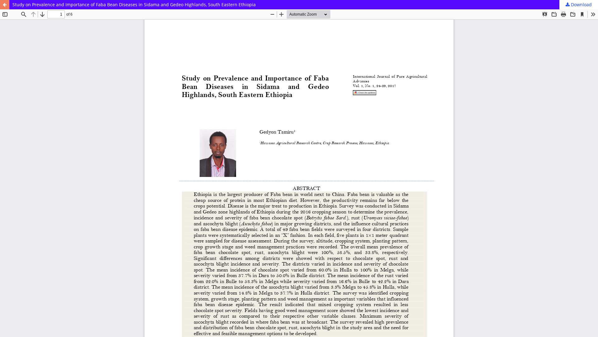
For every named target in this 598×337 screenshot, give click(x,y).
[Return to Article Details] (4, 4)
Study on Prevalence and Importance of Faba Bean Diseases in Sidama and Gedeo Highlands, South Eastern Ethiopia (134, 4)
